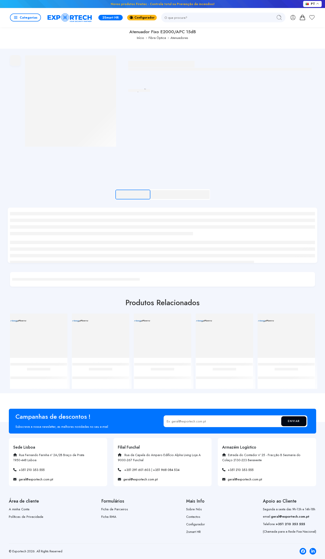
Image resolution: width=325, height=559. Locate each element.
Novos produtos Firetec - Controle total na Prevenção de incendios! (162, 4)
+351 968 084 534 (166, 469)
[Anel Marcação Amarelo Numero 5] (224, 337)
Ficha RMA (108, 516)
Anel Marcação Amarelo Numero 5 (224, 373)
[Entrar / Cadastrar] (293, 17)
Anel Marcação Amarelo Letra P (38, 373)
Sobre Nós (194, 509)
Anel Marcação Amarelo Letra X (162, 373)
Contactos (193, 516)
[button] (25, 17)
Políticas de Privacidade (26, 516)
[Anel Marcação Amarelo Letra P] (38, 337)
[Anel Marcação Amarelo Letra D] (286, 337)
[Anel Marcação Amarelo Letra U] (100, 337)
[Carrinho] (302, 17)
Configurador (144, 17)
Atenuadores (179, 37)
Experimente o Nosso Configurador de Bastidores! (86, 4)
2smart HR (193, 531)
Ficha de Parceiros (114, 509)
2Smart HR (110, 17)
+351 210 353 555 (32, 469)
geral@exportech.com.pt (36, 479)
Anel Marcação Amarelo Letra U (101, 373)
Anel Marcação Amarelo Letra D (286, 373)
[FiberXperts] (18, 321)
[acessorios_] (70, 101)
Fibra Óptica (157, 37)
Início (140, 37)
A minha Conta (19, 509)
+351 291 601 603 (137, 469)
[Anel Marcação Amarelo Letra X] (162, 337)
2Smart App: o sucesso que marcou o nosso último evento (251, 4)
